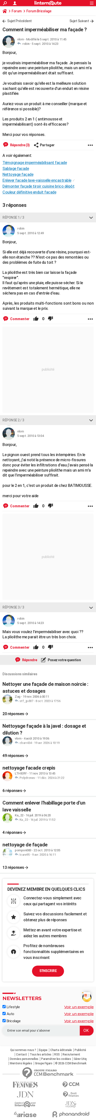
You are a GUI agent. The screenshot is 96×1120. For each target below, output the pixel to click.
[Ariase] (25, 1114)
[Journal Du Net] (25, 1094)
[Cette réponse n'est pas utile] (50, 319)
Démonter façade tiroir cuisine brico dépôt (38, 186)
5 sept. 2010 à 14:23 (45, 44)
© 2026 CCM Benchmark (70, 1063)
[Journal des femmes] (25, 1085)
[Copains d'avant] (25, 1104)
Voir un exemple (79, 1007)
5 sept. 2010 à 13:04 (30, 436)
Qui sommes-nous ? (23, 1050)
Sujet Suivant (79, 21)
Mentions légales (21, 1063)
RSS (57, 1054)
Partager (47, 145)
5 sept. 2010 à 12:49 (30, 233)
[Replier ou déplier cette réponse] (91, 217)
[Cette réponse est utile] (36, 319)
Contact (21, 1054)
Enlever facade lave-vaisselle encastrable (36, 180)
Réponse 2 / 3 (13, 420)
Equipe (43, 1050)
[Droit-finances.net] (71, 1094)
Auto (10, 1014)
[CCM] (71, 1085)
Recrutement (71, 1054)
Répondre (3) (19, 145)
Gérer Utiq (80, 1059)
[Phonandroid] (71, 1114)
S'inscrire (48, 971)
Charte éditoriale (61, 1050)
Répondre (29, 660)
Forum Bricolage (38, 11)
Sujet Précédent (19, 21)
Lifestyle (13, 1007)
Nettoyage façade (17, 174)
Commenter (19, 319)
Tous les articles (40, 1054)
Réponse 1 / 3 (13, 217)
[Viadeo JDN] (71, 1104)
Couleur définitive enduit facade (29, 192)
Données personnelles (24, 1059)
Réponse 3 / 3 (13, 607)
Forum (17, 11)
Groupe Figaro (43, 1063)
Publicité (80, 1050)
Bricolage (13, 1021)
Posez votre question (64, 660)
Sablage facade (15, 168)
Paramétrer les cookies (56, 1059)
